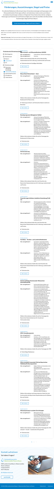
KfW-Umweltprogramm (27, 333)
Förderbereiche (25, 141)
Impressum (50, 486)
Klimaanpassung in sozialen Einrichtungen (32, 410)
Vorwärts (38, 442)
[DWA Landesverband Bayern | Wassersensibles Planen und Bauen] (9, 2)
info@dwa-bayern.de (8, 472)
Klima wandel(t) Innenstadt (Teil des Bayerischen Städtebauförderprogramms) (33, 363)
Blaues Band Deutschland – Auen (29, 74)
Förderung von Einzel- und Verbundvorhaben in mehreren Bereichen (34, 103)
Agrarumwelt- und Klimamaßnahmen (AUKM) (33, 52)
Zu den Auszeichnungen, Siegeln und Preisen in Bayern (27, 23)
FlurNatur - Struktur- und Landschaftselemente (33, 239)
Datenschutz (43, 486)
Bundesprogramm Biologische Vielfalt (30, 115)
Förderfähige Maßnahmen (28, 352)
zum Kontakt (7, 477)
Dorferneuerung (25, 151)
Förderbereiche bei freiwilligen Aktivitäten (32, 63)
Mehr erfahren (25, 66)
